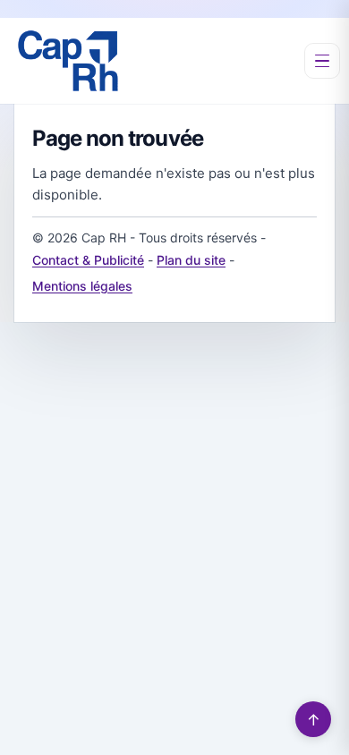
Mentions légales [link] (82, 285)
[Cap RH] (68, 60)
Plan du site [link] (191, 259)
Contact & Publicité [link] (88, 259)
